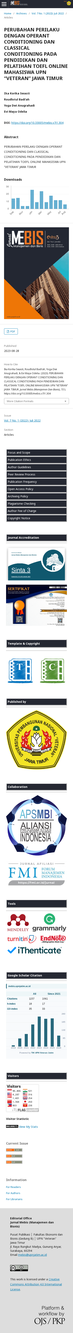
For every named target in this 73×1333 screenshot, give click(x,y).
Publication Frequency (22, 482)
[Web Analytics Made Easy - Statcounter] (12, 1127)
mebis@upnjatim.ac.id (32, 1255)
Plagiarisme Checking (21, 503)
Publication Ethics (19, 460)
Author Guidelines (19, 467)
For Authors (13, 1193)
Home (7, 13)
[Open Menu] (4, 4)
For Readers (13, 1187)
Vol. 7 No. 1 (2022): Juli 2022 (48, 13)
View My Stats (28, 1127)
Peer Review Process (21, 474)
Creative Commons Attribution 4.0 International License (36, 1284)
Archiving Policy (18, 496)
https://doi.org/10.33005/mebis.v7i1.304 (37, 123)
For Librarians (14, 1199)
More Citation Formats (20, 401)
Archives (21, 13)
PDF (12, 331)
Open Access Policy (20, 489)
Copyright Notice (19, 518)
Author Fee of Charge (22, 511)
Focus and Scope (19, 452)
